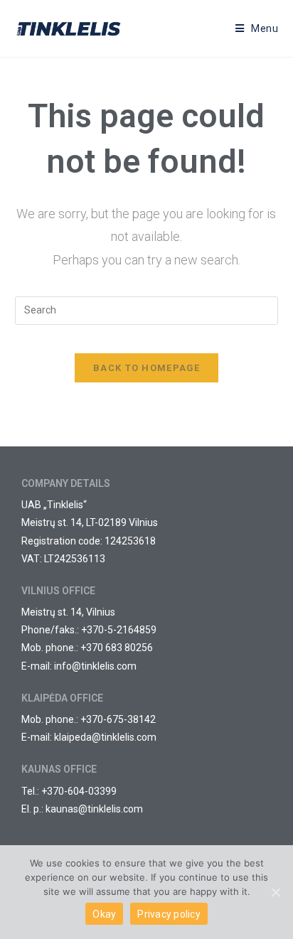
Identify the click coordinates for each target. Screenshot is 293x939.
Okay (104, 914)
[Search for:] (147, 310)
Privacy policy (169, 914)
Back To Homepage (146, 368)
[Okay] (275, 892)
